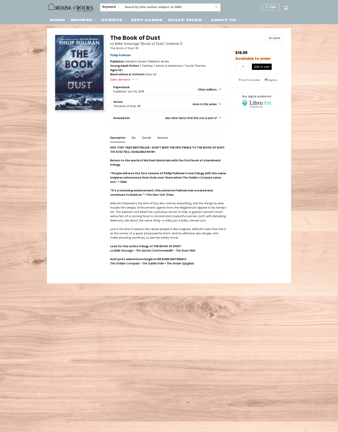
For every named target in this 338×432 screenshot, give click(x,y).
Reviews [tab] (162, 138)
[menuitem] (57, 19)
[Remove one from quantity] (238, 67)
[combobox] (111, 7)
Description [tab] (118, 138)
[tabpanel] (168, 210)
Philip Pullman (120, 55)
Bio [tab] (134, 138)
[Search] (216, 7)
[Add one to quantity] (248, 67)
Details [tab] (146, 138)
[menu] (169, 19)
